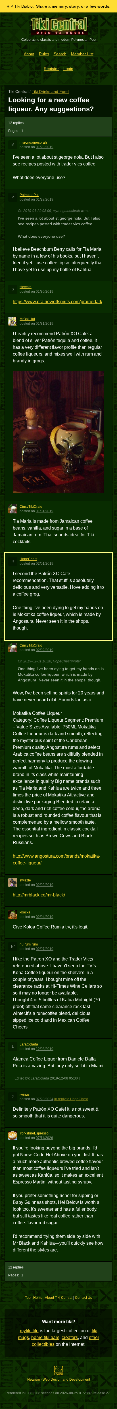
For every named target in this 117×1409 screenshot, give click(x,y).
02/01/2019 (44, 564)
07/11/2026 (44, 1138)
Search (60, 54)
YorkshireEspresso (34, 1133)
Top (28, 1298)
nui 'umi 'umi (29, 944)
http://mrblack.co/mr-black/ (39, 894)
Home (38, 1298)
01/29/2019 (44, 147)
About (29, 54)
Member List (82, 54)
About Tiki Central (58, 1298)
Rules (44, 54)
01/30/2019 (44, 292)
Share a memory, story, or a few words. (73, 6)
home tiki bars (45, 1337)
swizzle (25, 880)
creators (70, 1337)
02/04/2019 (44, 917)
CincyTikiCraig (31, 507)
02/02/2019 (44, 650)
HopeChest (28, 559)
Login (68, 68)
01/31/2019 (44, 324)
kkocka (25, 912)
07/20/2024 (44, 1099)
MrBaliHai (27, 319)
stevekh (26, 287)
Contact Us (83, 1298)
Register (51, 68)
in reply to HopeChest (71, 1099)
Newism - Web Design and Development (58, 1380)
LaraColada (29, 1044)
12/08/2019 (44, 1049)
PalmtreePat (29, 195)
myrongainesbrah (33, 142)
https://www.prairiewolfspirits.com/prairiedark (57, 301)
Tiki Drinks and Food (50, 91)
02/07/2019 (44, 949)
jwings (25, 1094)
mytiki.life (29, 1330)
